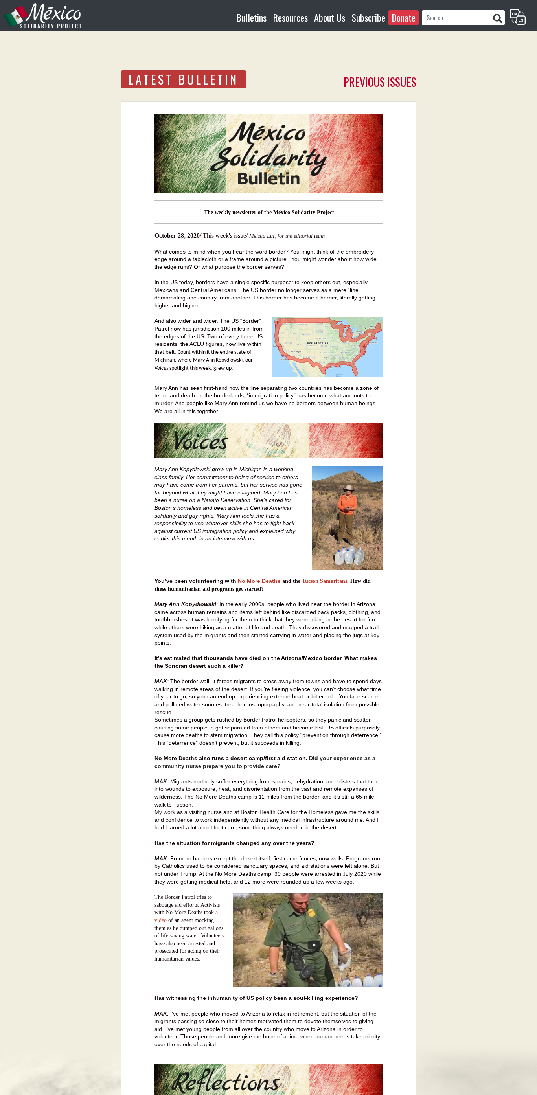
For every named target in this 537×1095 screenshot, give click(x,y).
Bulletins (251, 17)
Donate (404, 17)
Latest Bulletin (184, 79)
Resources (290, 17)
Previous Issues (380, 82)
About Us (329, 17)
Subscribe (368, 17)
